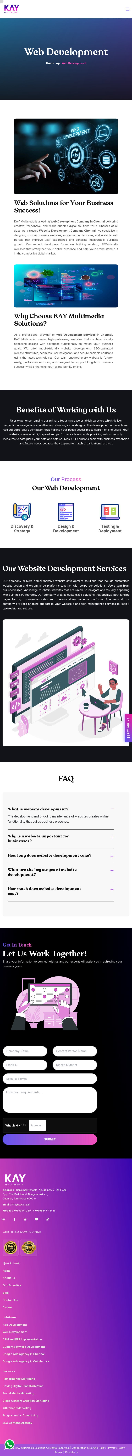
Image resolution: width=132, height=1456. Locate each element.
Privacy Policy (116, 1447)
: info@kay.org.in (16, 1204)
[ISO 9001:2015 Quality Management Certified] (11, 1248)
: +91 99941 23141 (17, 1210)
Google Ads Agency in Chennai (24, 1354)
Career (7, 1307)
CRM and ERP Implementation (22, 1339)
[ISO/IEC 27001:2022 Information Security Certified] (28, 1248)
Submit (50, 1139)
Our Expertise (12, 1285)
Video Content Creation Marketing (26, 1400)
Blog (6, 1292)
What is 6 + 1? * (15, 1125)
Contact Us (10, 1300)
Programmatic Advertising (20, 1415)
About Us (9, 1278)
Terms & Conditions (66, 1452)
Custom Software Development (24, 1346)
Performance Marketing (19, 1378)
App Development (15, 1324)
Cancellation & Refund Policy (89, 1447)
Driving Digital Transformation (23, 1386)
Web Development (15, 1332)
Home (50, 63)
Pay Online (128, 726)
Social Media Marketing (18, 1393)
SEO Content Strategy (17, 1423)
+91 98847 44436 (45, 1210)
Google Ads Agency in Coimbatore (26, 1361)
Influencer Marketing (17, 1408)
